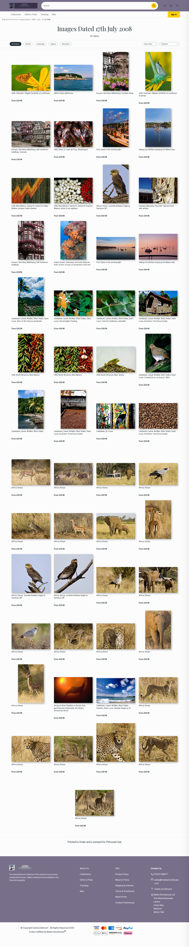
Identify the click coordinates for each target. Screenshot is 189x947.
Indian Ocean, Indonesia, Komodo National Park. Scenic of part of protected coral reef (72, 263)
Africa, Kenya (17, 488)
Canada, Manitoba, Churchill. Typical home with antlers (156, 207)
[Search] (153, 5)
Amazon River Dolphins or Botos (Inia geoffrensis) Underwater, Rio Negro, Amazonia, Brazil (69, 708)
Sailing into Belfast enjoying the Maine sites (157, 150)
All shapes (15, 44)
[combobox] (97, 5)
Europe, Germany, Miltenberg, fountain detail (114, 93)
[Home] (23, 5)
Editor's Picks (31, 14)
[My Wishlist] (165, 5)
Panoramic (66, 44)
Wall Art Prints (7, 19)
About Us (84, 868)
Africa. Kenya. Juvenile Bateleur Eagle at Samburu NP (113, 207)
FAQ (117, 868)
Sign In (174, 14)
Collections (16, 14)
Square (53, 44)
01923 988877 (161, 874)
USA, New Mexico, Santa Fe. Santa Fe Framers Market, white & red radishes (73, 207)
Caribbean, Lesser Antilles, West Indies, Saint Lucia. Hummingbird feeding (72, 320)
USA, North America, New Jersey (110, 375)
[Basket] (171, 5)
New (54, 14)
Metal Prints (121, 897)
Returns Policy (122, 880)
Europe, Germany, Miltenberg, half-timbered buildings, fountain (30, 151)
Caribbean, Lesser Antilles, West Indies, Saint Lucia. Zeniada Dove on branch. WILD (157, 376)
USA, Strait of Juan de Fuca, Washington (71, 150)
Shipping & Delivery (124, 885)
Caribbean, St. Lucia (104, 431)
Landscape (41, 44)
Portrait (28, 44)
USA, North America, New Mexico (26, 375)
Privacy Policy (122, 874)
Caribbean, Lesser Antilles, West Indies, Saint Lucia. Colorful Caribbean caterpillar (114, 320)
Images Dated (24, 19)
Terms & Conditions (124, 891)
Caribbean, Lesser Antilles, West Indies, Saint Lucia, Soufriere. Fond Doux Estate (157, 320)
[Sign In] (177, 5)
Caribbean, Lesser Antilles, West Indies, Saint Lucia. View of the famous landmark (30, 320)
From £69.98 (17, 101)
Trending (44, 14)
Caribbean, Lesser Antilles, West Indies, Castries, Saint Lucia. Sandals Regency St (113, 707)
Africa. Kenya (144, 764)
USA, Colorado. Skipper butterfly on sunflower (31, 93)
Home (15, 19)
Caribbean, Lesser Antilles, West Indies (27, 431)
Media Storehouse (55, 931)
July (38, 19)
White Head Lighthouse (63, 93)
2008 (33, 19)
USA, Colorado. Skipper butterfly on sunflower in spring (158, 94)
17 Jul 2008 (46, 19)
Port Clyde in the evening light (108, 150)
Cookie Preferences (124, 902)
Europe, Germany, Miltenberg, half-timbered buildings (30, 263)
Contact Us (156, 868)
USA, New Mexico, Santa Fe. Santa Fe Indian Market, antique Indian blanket (30, 207)
